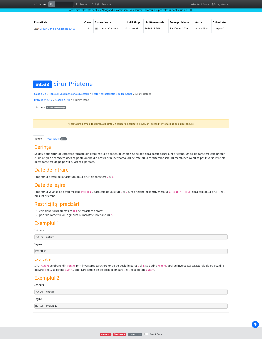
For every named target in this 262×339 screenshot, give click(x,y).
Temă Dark (156, 334)
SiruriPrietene (73, 83)
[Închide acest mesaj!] (191, 10)
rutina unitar (44, 291)
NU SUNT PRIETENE (46, 305)
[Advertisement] (131, 56)
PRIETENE (40, 251)
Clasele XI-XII (62, 100)
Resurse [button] (107, 4)
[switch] (146, 334)
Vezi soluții (56, 138)
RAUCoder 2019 (43, 100)
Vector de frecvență (56, 107)
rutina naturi (44, 237)
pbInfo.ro (39, 4)
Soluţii (95, 4)
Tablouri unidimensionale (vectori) (69, 93)
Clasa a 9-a (40, 93)
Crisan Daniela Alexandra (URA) (57, 28)
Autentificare (201, 4)
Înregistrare (221, 4)
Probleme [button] (82, 4)
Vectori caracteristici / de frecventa (112, 93)
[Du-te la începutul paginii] (255, 324)
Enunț (38, 138)
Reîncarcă (120, 334)
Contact (106, 334)
